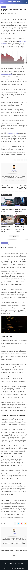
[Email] (25, 160)
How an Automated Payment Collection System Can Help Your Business (6, 228)
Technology (4, 242)
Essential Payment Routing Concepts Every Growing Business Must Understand (20, 228)
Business (3, 7)
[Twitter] (18, 160)
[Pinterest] (22, 160)
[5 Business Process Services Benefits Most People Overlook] (20, 201)
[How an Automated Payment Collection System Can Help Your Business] (7, 220)
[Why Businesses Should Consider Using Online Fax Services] (7, 201)
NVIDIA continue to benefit (6, 74)
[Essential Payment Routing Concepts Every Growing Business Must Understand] (20, 220)
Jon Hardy (5, 13)
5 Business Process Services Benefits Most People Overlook (20, 209)
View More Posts (14, 171)
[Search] (25, 2)
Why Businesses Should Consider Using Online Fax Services (7, 209)
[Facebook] (15, 160)
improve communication (12, 133)
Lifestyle (4, 558)
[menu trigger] (2, 2)
